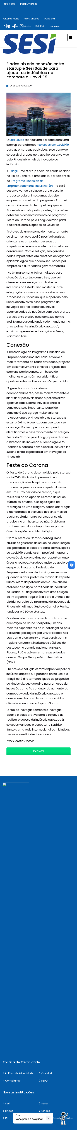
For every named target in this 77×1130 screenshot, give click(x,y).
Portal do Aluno (11, 18)
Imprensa (55, 26)
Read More (38, 751)
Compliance (13, 1080)
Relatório (40, 26)
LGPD (44, 1080)
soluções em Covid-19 (53, 145)
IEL (6, 1118)
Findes (9, 1111)
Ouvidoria (49, 18)
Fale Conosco (31, 18)
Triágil (13, 171)
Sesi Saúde (16, 140)
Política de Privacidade (19, 1073)
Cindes (45, 1111)
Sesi (7, 1103)
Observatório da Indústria (57, 1118)
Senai (44, 1103)
